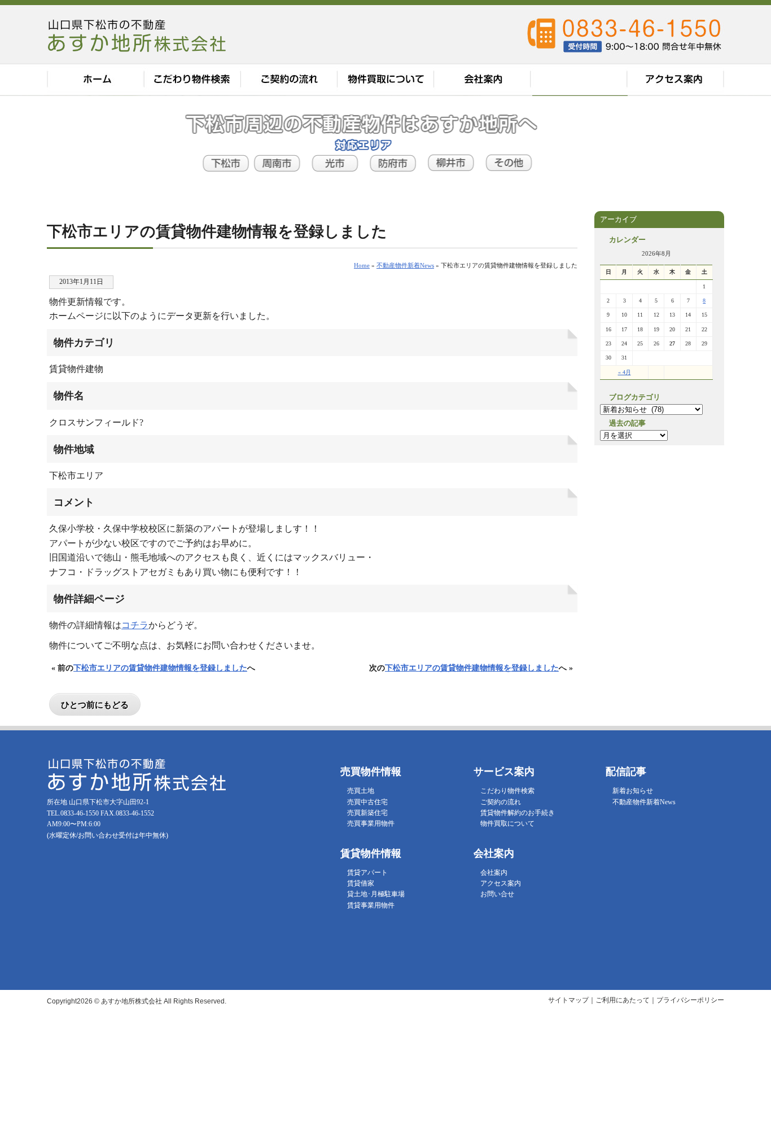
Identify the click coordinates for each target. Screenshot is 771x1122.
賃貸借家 (360, 883)
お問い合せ (497, 894)
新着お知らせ (632, 791)
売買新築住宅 (367, 813)
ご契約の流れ (289, 80)
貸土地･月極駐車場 (376, 894)
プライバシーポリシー (690, 1000)
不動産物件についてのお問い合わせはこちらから (744, 304)
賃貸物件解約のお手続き (517, 813)
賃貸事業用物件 (371, 905)
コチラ (134, 625)
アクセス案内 (676, 80)
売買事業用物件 (371, 823)
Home (362, 265)
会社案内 (483, 80)
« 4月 (624, 372)
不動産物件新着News (644, 802)
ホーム (95, 80)
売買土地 (360, 791)
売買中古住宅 (367, 802)
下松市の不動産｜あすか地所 (138, 35)
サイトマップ (568, 1000)
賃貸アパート (367, 872)
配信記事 (580, 80)
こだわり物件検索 (192, 80)
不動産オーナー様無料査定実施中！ (744, 152)
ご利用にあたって (622, 1000)
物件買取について (386, 80)
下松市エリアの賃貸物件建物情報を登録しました (160, 667)
